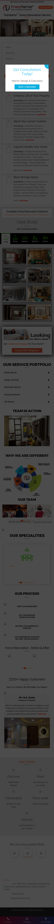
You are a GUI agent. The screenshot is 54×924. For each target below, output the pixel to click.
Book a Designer (27, 87)
